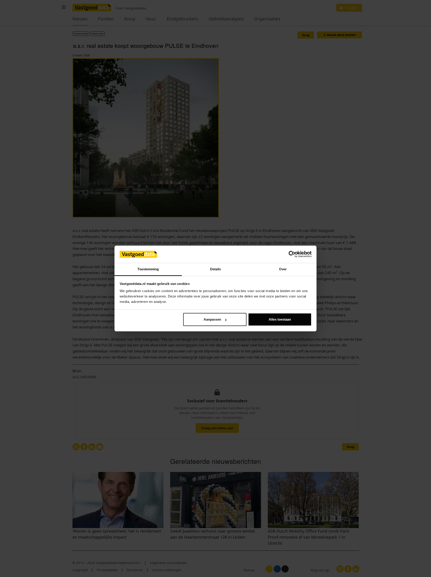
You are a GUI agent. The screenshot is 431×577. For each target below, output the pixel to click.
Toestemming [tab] (148, 269)
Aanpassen (212, 319)
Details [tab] (215, 269)
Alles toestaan (280, 319)
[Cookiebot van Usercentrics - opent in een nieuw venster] (292, 254)
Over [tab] (283, 269)
